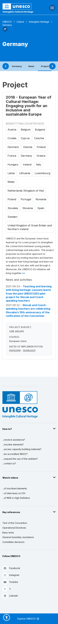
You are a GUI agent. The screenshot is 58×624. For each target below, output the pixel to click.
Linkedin (13, 595)
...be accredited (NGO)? (15, 454)
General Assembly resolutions (18, 537)
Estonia (27, 147)
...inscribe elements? (13, 444)
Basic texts (8, 532)
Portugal (26, 199)
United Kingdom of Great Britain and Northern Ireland (30, 227)
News (31, 66)
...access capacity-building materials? (21, 449)
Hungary (13, 164)
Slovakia (13, 208)
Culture (20, 21)
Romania (41, 199)
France (12, 155)
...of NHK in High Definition (16, 498)
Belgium (25, 129)
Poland (12, 199)
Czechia (39, 138)
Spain (40, 208)
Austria (12, 129)
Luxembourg (42, 173)
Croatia (12, 138)
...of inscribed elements (14, 488)
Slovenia (27, 208)
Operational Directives (14, 527)
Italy (38, 164)
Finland (41, 147)
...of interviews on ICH (13, 493)
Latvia (11, 173)
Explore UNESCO (26, 618)
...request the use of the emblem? (20, 458)
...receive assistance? (13, 439)
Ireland (27, 164)
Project (45, 66)
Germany (17, 66)
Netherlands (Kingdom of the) (26, 190)
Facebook (14, 568)
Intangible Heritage (39, 21)
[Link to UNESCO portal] (19, 6)
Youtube (13, 582)
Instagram (14, 575)
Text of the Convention (14, 523)
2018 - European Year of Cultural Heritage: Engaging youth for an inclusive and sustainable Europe (28, 106)
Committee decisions (13, 542)
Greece (41, 155)
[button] (5, 30)
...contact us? (9, 463)
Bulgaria (40, 129)
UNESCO (7, 21)
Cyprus (25, 138)
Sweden (12, 216)
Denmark (13, 147)
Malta (11, 181)
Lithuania (24, 173)
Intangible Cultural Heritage (18, 11)
